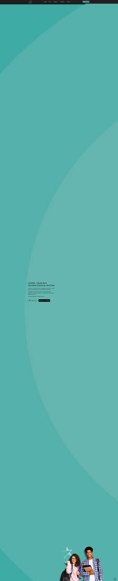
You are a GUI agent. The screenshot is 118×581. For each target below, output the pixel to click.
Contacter (68, 1)
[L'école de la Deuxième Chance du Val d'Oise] (30, 1)
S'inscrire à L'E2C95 (45, 300)
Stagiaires (55, 1)
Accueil (45, 1)
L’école (49, 1)
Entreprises (62, 1)
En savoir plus (33, 300)
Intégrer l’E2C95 (86, 1)
